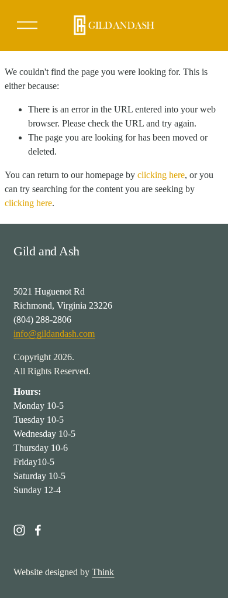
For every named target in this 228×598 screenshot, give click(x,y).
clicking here (161, 175)
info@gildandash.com (54, 334)
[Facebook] (38, 530)
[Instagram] (19, 530)
